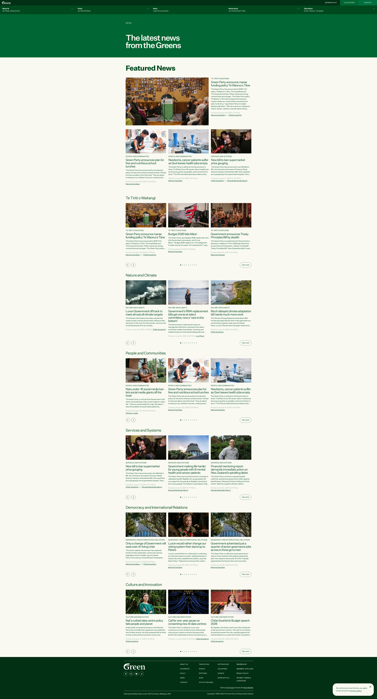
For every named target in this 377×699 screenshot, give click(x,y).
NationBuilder (248, 688)
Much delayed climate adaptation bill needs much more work (231, 313)
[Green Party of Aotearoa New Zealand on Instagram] (131, 674)
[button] (37, 9)
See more (245, 265)
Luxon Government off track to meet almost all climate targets (144, 313)
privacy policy (356, 691)
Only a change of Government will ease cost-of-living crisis (146, 545)
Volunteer (349, 3)
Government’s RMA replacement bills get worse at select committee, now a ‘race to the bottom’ (188, 316)
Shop (201, 678)
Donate (368, 3)
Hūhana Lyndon (132, 413)
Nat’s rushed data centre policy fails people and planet (144, 622)
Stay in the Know (206, 682)
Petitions (203, 673)
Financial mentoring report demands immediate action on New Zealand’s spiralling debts (229, 469)
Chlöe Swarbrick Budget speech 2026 (230, 622)
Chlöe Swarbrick (235, 115)
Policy (183, 673)
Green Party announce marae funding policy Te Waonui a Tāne (230, 84)
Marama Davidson (218, 115)
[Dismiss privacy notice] (370, 687)
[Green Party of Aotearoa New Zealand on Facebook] (126, 674)
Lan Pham (200, 336)
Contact (184, 682)
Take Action (204, 664)
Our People (185, 669)
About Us (184, 664)
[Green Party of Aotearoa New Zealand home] (134, 666)
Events (202, 669)
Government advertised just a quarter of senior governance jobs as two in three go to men (231, 547)
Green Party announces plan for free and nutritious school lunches (145, 163)
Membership (331, 3)
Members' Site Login (245, 669)
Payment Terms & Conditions (244, 679)
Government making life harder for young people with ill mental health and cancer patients (187, 469)
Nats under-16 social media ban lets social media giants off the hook (145, 392)
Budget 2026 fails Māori (182, 234)
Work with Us (223, 678)
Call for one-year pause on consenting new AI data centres (187, 622)
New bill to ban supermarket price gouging (228, 162)
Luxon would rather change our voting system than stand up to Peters (187, 547)
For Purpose (230, 688)
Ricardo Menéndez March (237, 181)
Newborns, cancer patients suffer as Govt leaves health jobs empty (188, 162)
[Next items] (133, 265)
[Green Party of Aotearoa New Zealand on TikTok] (142, 674)
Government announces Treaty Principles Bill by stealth (229, 236)
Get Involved (223, 664)
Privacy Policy (243, 673)
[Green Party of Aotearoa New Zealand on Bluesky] (136, 674)
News (182, 678)
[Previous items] (128, 265)
